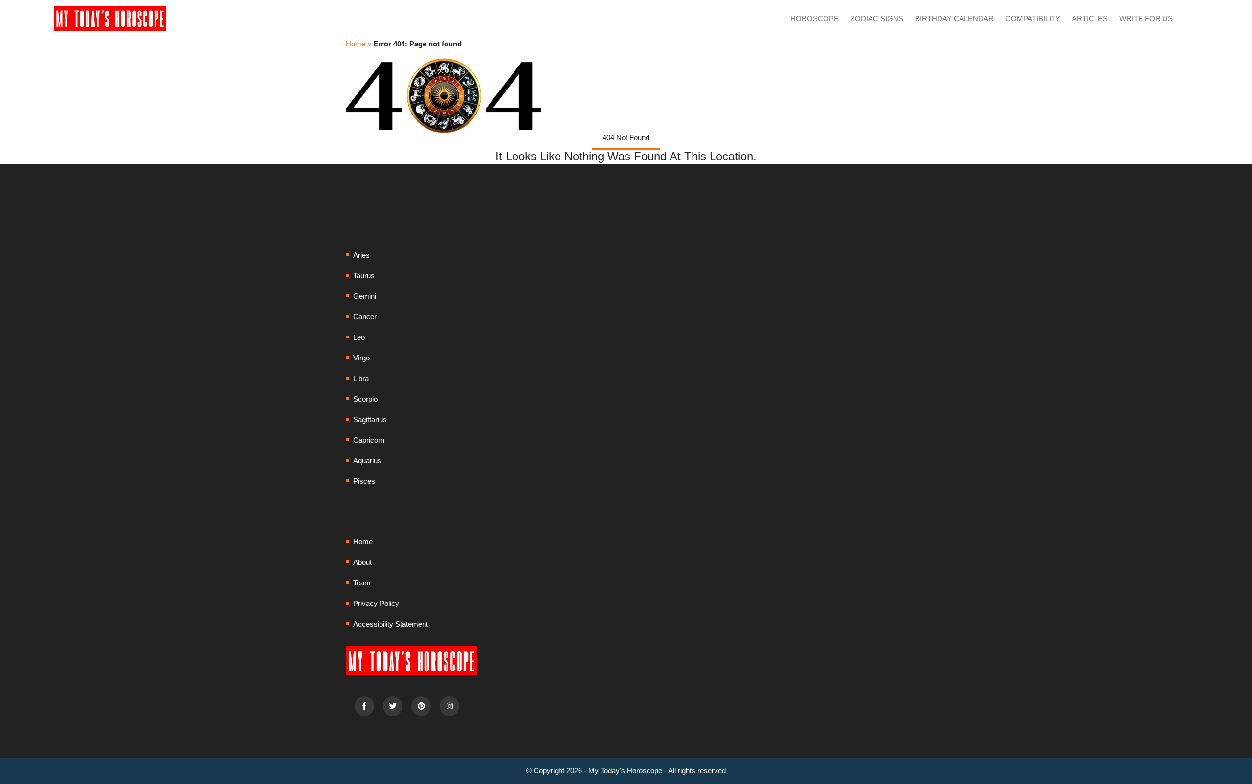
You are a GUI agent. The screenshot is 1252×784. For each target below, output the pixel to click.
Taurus (364, 275)
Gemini (364, 296)
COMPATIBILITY (1033, 18)
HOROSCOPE (814, 18)
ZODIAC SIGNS (876, 18)
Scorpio (365, 399)
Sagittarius (370, 419)
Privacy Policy (376, 603)
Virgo (361, 358)
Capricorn (368, 440)
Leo (359, 337)
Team (362, 583)
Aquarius (367, 460)
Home (355, 44)
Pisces (364, 481)
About (362, 562)
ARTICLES (1090, 18)
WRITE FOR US (1146, 18)
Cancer (365, 317)
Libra (361, 378)
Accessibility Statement (390, 624)
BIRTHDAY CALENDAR (954, 18)
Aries (361, 255)
